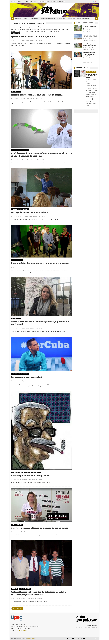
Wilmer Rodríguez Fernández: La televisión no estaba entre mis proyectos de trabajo (38, 593)
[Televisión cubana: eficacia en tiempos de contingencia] (41, 505)
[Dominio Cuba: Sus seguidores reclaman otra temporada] (41, 241)
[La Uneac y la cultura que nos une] (78, 28)
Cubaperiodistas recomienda (48, 18)
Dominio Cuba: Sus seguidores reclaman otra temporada (40, 263)
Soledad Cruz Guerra (89, 49)
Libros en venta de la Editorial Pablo (91, 76)
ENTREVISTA (15, 588)
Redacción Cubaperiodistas (88, 61)
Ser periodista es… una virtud (26, 377)
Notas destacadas (34, 18)
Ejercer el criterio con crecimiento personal (33, 36)
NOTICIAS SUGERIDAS (17, 472)
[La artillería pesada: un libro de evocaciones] (78, 45)
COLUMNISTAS (15, 33)
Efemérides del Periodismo (43, 1)
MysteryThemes (30, 638)
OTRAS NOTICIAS (16, 91)
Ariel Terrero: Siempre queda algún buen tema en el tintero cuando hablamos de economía (41, 154)
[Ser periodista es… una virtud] (41, 354)
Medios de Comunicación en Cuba (58, 1)
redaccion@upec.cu (22, 630)
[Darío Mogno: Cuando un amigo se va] (41, 430)
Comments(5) (39, 598)
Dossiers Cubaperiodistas (83, 18)
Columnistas (18, 18)
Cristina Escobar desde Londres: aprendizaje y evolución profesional (40, 322)
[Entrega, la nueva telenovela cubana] (41, 187)
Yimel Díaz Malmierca (89, 32)
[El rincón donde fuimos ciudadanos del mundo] (78, 36)
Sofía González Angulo (89, 41)
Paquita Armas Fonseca (27, 40)
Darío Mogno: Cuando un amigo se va (30, 475)
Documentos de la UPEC (31, 1)
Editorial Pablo (71, 18)
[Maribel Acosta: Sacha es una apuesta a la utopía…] (41, 70)
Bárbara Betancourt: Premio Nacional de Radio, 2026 (89, 54)
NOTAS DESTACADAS (17, 260)
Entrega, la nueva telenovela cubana (29, 212)
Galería (25, 18)
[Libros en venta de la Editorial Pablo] (80, 73)
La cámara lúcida (61, 18)
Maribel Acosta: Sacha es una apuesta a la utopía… (37, 94)
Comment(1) (39, 328)
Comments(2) (43, 216)
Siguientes (18, 608)
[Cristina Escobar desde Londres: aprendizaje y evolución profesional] (41, 296)
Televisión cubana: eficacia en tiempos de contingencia (39, 528)
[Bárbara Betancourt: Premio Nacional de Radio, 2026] (78, 54)
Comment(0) (39, 40)
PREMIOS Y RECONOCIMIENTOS (32, 472)
